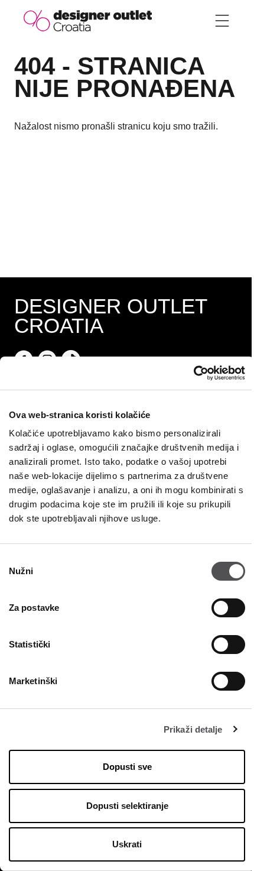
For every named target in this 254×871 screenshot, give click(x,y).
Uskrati (127, 844)
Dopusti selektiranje (127, 806)
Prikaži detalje (193, 729)
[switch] (228, 607)
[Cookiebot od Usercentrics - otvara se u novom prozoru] (193, 373)
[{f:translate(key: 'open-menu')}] (222, 21)
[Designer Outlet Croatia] (88, 20)
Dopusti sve (127, 767)
